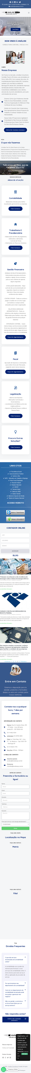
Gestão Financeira (15, 269)
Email (3, 790)
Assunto (4, 797)
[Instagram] (5, 1057)
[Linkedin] (10, 1057)
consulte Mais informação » (6, 589)
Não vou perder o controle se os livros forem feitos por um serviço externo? (14, 1003)
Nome (3, 783)
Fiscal (15, 359)
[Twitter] (8, 1057)
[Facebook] (3, 1057)
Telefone (4, 804)
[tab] (15, 959)
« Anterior (7, 661)
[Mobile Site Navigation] (28, 12)
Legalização (15, 394)
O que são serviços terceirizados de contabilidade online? (14, 960)
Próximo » (24, 661)
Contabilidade (15, 198)
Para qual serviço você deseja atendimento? (14, 821)
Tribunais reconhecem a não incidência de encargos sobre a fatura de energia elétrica (14, 578)
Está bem (24, 1054)
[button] (14, 34)
